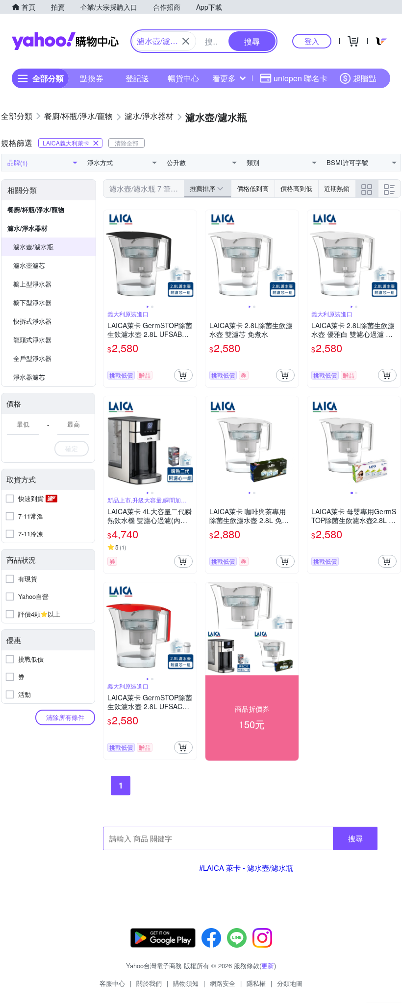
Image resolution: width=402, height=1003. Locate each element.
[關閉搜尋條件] (186, 41)
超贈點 (365, 78)
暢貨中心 (183, 78)
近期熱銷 (337, 188)
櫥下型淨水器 (32, 302)
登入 (311, 41)
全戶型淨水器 (32, 358)
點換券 (91, 78)
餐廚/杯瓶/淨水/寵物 (35, 209)
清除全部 (126, 143)
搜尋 (355, 838)
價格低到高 (253, 188)
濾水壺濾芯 (29, 265)
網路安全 (222, 983)
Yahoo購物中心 (65, 41)
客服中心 (112, 983)
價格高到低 (296, 188)
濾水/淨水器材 (27, 228)
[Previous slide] (109, 256)
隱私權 (256, 983)
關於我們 (149, 983)
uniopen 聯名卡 (300, 78)
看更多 (224, 78)
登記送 (137, 78)
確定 (71, 448)
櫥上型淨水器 (32, 283)
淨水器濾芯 (29, 377)
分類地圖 (289, 983)
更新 (267, 965)
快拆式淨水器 (32, 321)
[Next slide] (190, 256)
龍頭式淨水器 (32, 339)
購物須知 (186, 983)
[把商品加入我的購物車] (183, 375)
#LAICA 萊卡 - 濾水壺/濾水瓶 (246, 867)
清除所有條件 (65, 717)
